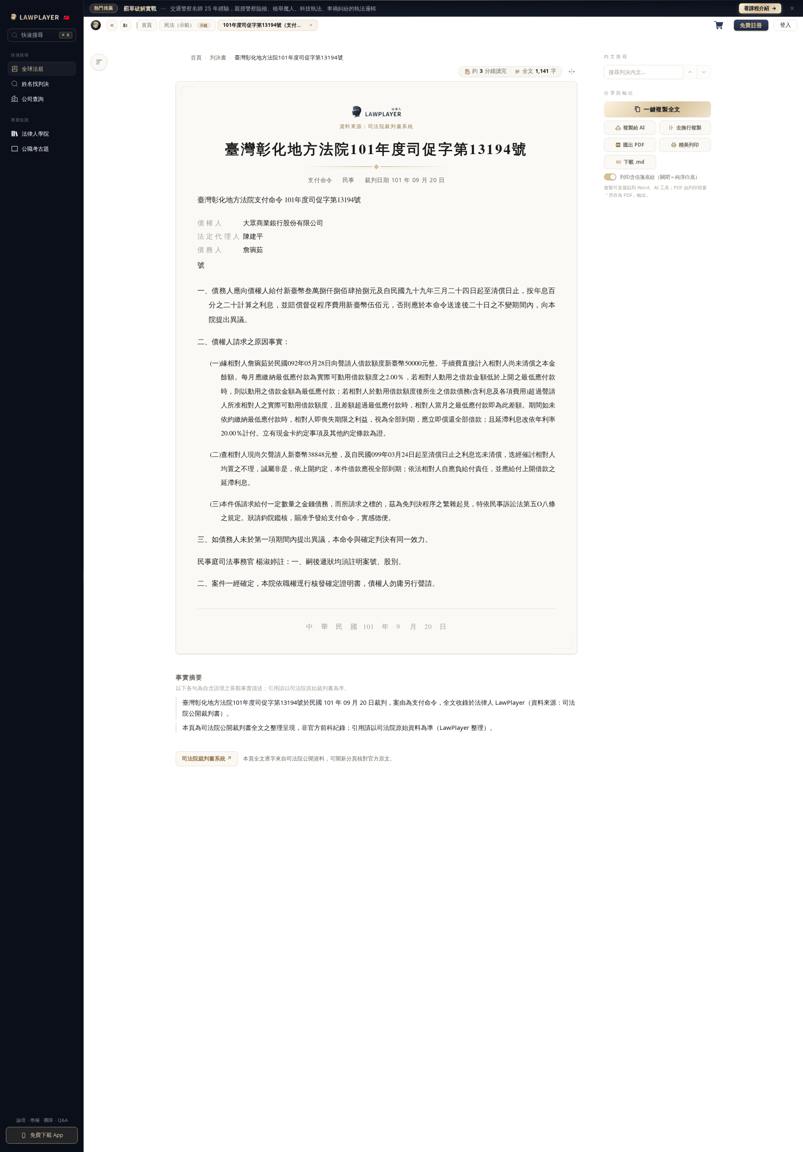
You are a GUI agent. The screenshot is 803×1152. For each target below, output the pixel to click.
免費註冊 (751, 25)
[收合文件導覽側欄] (99, 62)
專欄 (34, 1120)
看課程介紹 (760, 8)
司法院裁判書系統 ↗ (207, 758)
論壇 (21, 1120)
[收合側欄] (112, 25)
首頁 (196, 57)
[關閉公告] (792, 8)
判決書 (218, 57)
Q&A (63, 1120)
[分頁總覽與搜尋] (125, 25)
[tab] (146, 25)
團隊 (48, 1120)
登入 (785, 24)
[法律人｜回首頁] (96, 25)
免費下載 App (46, 1135)
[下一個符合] (704, 72)
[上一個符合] (690, 72)
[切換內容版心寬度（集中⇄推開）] (571, 71)
